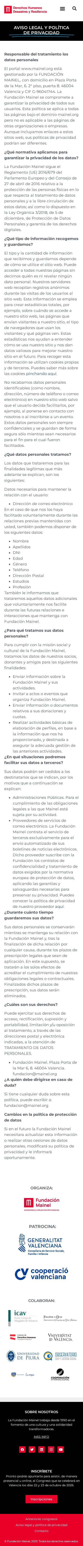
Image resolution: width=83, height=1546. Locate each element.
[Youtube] (60, 1449)
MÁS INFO (41, 1437)
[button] (63, 8)
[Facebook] (22, 1449)
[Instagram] (51, 1449)
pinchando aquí (41, 373)
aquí (59, 906)
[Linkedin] (41, 1449)
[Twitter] (32, 1449)
